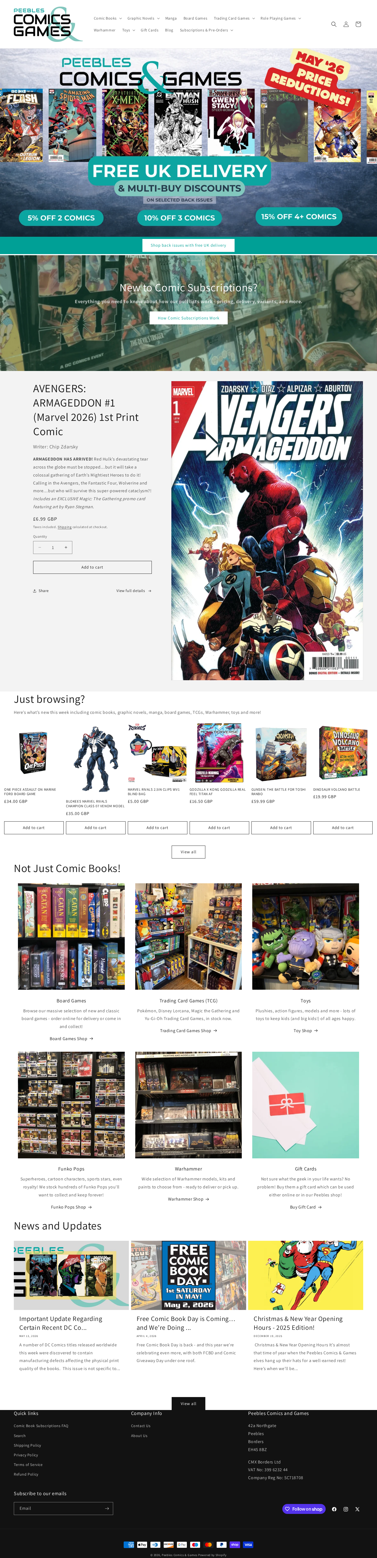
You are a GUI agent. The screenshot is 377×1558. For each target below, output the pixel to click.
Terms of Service (28, 1464)
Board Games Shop (68, 1039)
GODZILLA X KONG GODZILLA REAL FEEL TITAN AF (218, 792)
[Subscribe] (107, 1508)
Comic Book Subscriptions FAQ (41, 1425)
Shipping (65, 527)
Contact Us (141, 1425)
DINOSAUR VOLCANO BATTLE (336, 789)
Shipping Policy (27, 1445)
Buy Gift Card (303, 1207)
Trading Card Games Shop (185, 1031)
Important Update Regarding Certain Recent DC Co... (60, 1323)
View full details (130, 590)
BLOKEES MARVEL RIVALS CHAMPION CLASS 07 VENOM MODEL (95, 804)
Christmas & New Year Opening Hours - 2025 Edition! (298, 1323)
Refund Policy (26, 1474)
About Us (139, 1435)
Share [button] (44, 590)
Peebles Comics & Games (179, 1555)
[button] (107, 18)
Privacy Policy (26, 1454)
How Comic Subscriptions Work (188, 318)
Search (20, 1435)
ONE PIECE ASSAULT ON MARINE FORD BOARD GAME (30, 792)
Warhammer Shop (185, 1199)
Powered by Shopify (212, 1555)
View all (189, 851)
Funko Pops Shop (68, 1207)
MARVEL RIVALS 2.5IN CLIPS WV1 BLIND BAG (154, 792)
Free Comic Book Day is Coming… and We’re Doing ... (186, 1323)
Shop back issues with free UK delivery (188, 245)
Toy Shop (303, 1031)
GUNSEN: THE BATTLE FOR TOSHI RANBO (278, 792)
